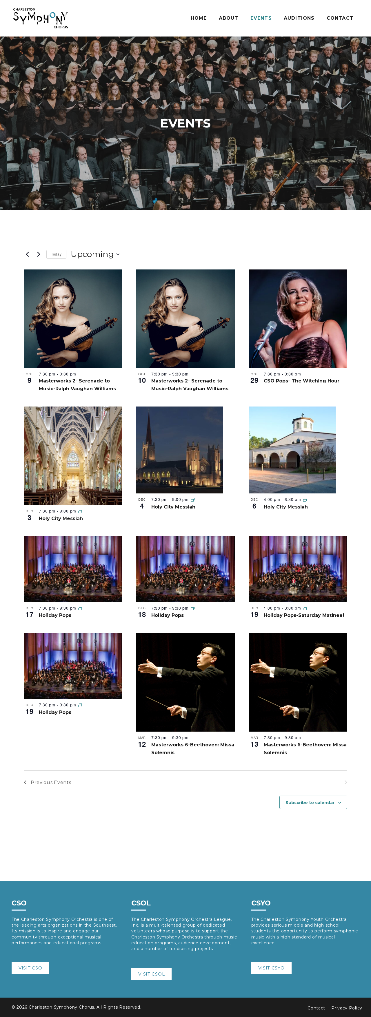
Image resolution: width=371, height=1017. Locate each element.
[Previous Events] (27, 254)
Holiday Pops (55, 615)
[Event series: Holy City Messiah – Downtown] (80, 511)
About (229, 18)
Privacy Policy (346, 1008)
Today (56, 253)
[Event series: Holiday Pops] (80, 608)
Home (199, 18)
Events (261, 18)
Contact (340, 18)
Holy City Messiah (61, 518)
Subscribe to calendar (309, 802)
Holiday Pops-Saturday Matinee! (304, 615)
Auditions (299, 18)
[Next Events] (38, 254)
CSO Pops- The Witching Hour (301, 381)
